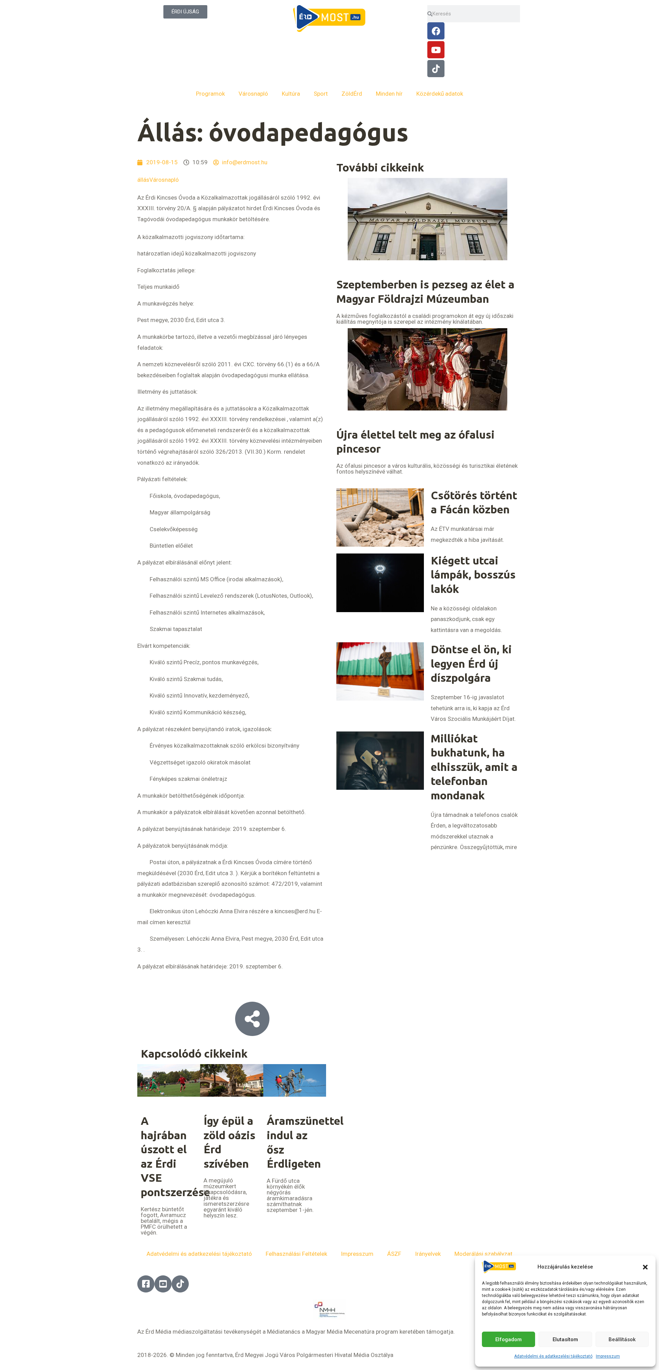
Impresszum (608, 1356)
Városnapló (253, 93)
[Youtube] (435, 49)
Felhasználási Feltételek (296, 1253)
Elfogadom (508, 1339)
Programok (210, 93)
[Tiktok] (435, 68)
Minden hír (389, 93)
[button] (645, 1267)
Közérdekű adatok (439, 93)
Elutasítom (565, 1339)
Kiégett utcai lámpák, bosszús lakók (473, 574)
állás (143, 179)
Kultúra (291, 93)
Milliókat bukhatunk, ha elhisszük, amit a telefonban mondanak (474, 766)
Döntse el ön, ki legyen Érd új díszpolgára (471, 663)
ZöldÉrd (352, 93)
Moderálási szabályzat (483, 1253)
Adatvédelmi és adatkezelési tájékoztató (553, 1356)
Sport (321, 93)
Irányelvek (428, 1253)
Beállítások (622, 1339)
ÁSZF (394, 1253)
